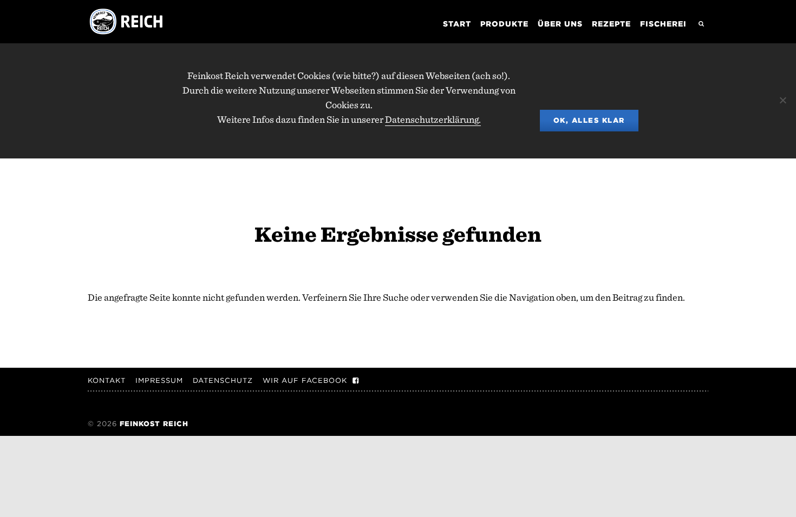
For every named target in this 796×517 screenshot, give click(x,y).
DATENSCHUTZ (223, 380)
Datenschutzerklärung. (433, 119)
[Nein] (782, 100)
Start (457, 23)
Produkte (504, 23)
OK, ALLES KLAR (589, 120)
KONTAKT (107, 380)
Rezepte (611, 23)
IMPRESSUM (159, 380)
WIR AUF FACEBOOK (305, 380)
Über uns (560, 23)
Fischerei (663, 23)
